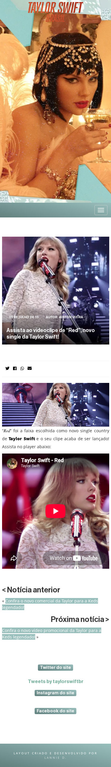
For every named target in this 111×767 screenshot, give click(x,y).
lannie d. (55, 757)
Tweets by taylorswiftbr (55, 681)
